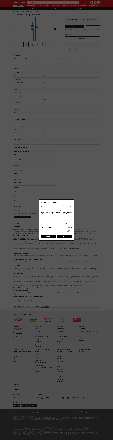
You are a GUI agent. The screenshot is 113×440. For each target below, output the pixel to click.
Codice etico (48, 221)
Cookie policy (53, 221)
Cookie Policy (43, 219)
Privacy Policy (43, 221)
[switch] (68, 227)
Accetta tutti (65, 236)
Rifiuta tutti (48, 236)
